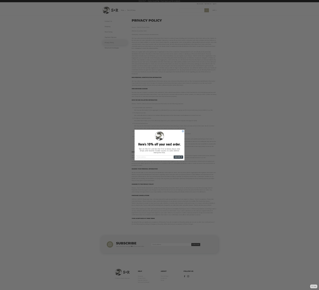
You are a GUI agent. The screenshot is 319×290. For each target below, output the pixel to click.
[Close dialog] (183, 131)
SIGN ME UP (178, 157)
